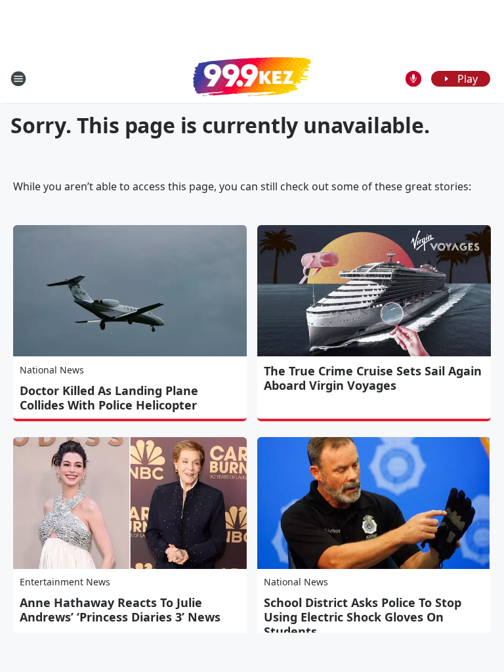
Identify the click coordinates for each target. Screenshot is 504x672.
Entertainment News (65, 582)
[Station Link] (252, 78)
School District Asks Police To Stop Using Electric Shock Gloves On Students (362, 617)
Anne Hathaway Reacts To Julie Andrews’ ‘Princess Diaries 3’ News (120, 609)
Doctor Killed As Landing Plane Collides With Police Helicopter (109, 397)
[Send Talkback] (413, 79)
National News (52, 370)
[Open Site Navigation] (18, 79)
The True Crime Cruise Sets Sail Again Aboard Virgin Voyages (373, 378)
